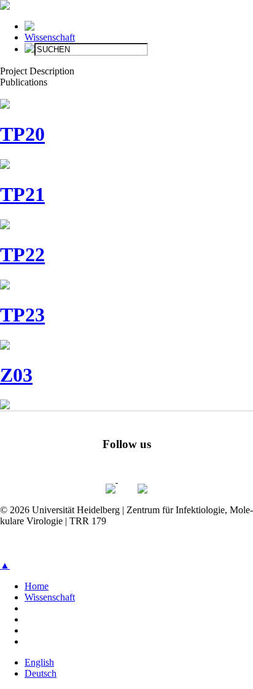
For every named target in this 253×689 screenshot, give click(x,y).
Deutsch (40, 673)
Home (37, 586)
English (39, 662)
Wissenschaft (50, 37)
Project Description (37, 71)
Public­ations (23, 82)
